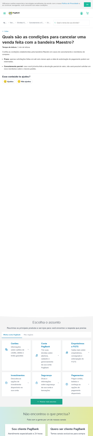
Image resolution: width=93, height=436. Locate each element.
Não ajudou (26, 81)
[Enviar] (55, 22)
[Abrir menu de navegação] (4, 13)
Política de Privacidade (70, 3)
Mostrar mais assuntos (48, 402)
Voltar (6, 31)
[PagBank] (15, 13)
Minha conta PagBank (11, 335)
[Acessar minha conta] (81, 13)
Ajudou (10, 81)
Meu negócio (28, 335)
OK (87, 5)
